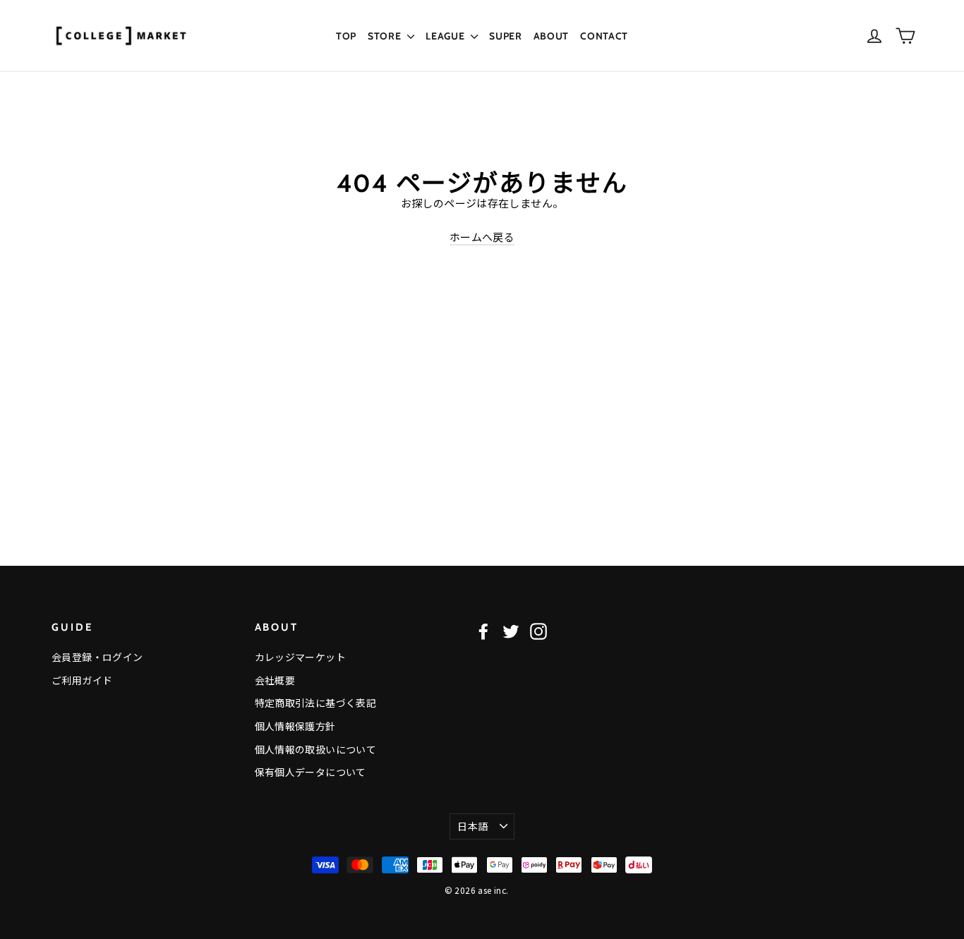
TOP (346, 36)
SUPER (505, 36)
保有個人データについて (310, 772)
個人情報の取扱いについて (316, 749)
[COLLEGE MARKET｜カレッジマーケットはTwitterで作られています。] (510, 631)
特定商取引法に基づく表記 (316, 703)
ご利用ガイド (82, 680)
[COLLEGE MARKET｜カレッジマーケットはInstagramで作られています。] (538, 631)
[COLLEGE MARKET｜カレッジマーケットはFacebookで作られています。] (483, 631)
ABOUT (552, 36)
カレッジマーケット (300, 657)
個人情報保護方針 (295, 726)
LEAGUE (446, 36)
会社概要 (275, 680)
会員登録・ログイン (97, 657)
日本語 (472, 826)
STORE (386, 36)
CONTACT (604, 36)
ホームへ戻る (482, 236)
